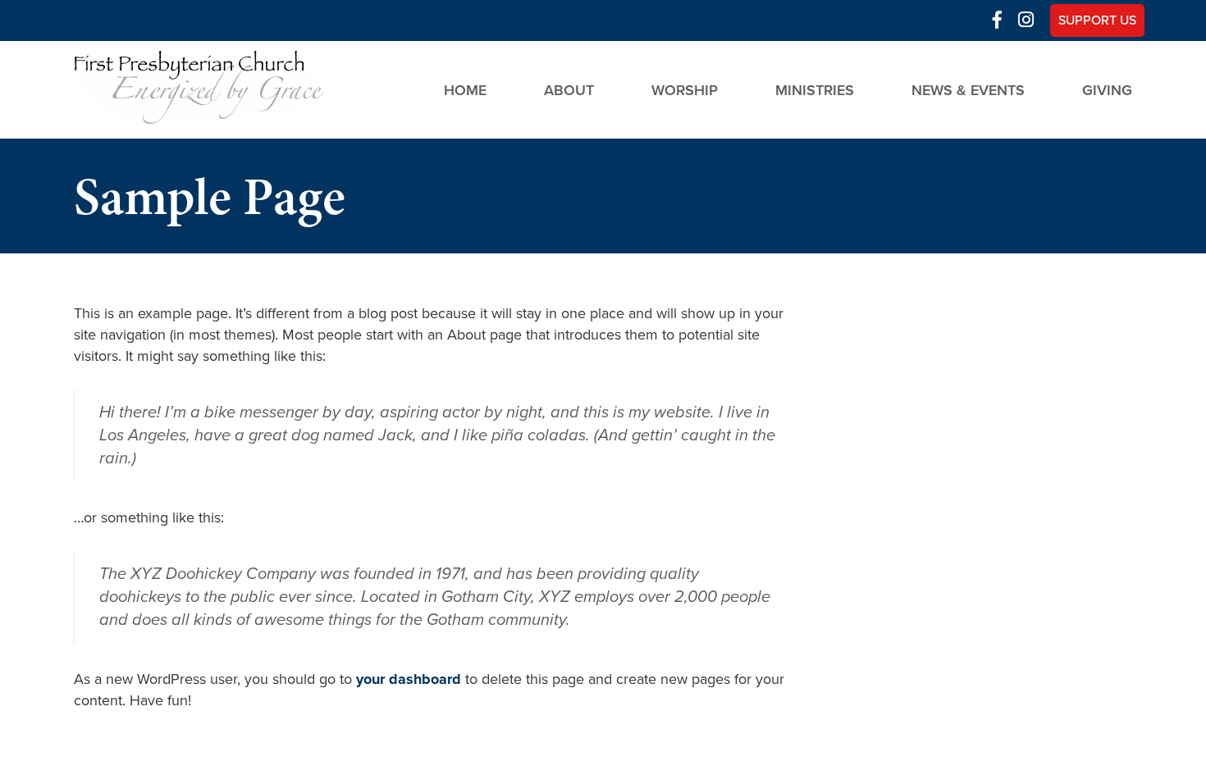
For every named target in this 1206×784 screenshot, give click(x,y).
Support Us (1097, 20)
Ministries (814, 89)
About (569, 89)
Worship (684, 89)
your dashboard (408, 679)
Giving (1107, 89)
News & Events (968, 89)
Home (465, 89)
